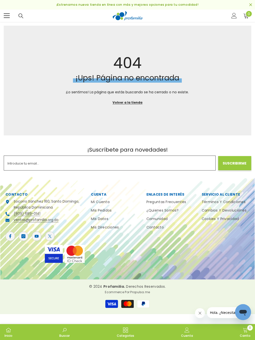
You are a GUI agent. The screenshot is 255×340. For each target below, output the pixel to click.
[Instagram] (23, 236)
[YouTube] (36, 236)
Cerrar (251, 5)
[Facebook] (10, 236)
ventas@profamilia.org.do (36, 219)
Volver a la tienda (127, 102)
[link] (64, 332)
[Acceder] (234, 15)
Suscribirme (235, 163)
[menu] (7, 16)
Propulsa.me (140, 292)
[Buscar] (21, 16)
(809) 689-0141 (27, 213)
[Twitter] (50, 236)
